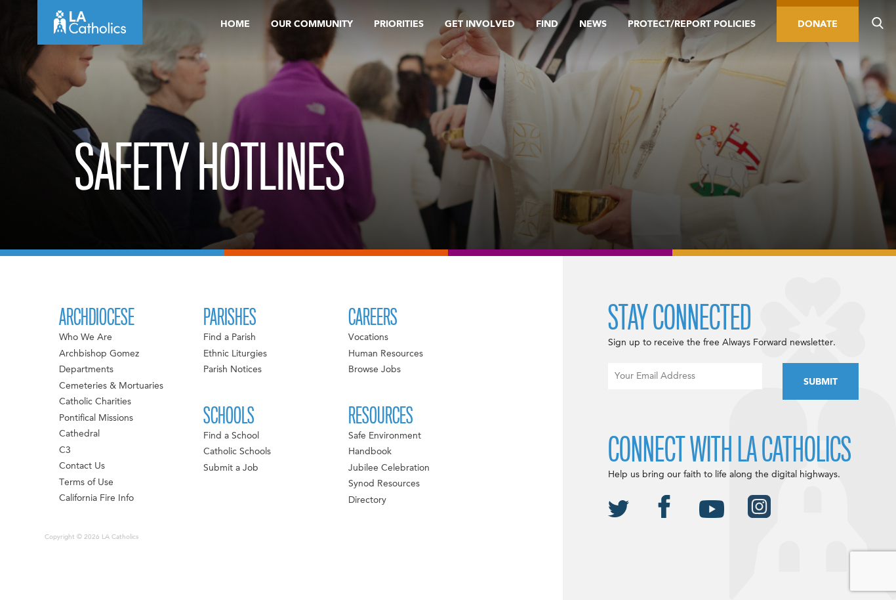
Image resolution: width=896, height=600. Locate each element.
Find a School (231, 435)
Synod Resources (384, 483)
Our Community (312, 24)
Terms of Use (86, 482)
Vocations (368, 337)
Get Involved (480, 24)
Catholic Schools (237, 451)
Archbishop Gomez (99, 353)
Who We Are (85, 337)
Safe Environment (384, 435)
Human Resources (385, 353)
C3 (65, 450)
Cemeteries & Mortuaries (111, 386)
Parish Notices (232, 369)
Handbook (370, 451)
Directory (367, 500)
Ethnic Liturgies (235, 353)
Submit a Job (230, 468)
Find (547, 24)
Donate (818, 24)
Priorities (399, 24)
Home (235, 24)
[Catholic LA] (89, 22)
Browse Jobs (374, 369)
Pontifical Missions (96, 418)
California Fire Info (96, 498)
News (593, 24)
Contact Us (82, 466)
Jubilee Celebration (389, 468)
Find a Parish (229, 337)
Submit (821, 382)
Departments (86, 369)
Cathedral (79, 434)
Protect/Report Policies (692, 24)
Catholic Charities (95, 401)
